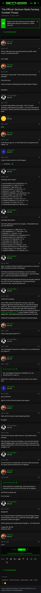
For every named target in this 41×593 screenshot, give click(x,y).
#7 (39, 177)
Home (36, 580)
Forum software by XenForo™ (18, 588)
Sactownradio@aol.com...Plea (10, 312)
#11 (39, 331)
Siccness (4, 577)
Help (31, 580)
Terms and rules (14, 580)
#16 (39, 432)
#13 (39, 364)
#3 (39, 102)
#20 (39, 542)
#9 (39, 263)
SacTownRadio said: (9, 369)
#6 (39, 157)
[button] (3, 3)
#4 (39, 124)
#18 (39, 477)
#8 (39, 217)
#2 (39, 72)
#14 (39, 393)
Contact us (5, 580)
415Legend (10, 150)
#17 (39, 460)
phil (8, 117)
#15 (39, 413)
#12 (39, 346)
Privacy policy (24, 580)
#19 (39, 509)
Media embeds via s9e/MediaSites (11, 590)
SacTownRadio (12, 95)
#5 (39, 139)
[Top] (2, 583)
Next (20, 549)
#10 (39, 296)
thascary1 (6, 15)
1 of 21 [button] (14, 549)
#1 (39, 48)
